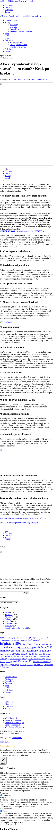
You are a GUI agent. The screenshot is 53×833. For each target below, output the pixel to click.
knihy (31, 644)
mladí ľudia (26, 648)
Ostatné (8, 621)
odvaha (8, 654)
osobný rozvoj (23, 653)
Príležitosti (9, 49)
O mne (7, 36)
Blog (7, 34)
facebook (34, 640)
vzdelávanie (22, 661)
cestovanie (20, 638)
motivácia (42, 647)
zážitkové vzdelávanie (42, 662)
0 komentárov (42, 79)
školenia (23, 665)
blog (12, 638)
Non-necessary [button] (6, 809)
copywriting (16, 640)
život (6, 667)
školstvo (40, 664)
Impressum (4, 742)
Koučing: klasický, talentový (21, 31)
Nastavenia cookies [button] (7, 746)
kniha (25, 644)
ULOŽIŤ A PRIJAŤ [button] (8, 824)
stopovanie (44, 656)
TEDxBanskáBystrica (36, 659)
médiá (21, 650)
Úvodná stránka (11, 20)
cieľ (34, 638)
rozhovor (15, 656)
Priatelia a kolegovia (18, 47)
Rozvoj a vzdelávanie (18, 45)
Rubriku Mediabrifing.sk (14, 723)
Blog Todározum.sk (12, 725)
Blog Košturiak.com (13, 720)
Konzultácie (14, 29)
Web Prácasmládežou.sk (14, 727)
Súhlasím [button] (24, 755)
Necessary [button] (4, 793)
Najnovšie (9, 619)
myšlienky (7, 650)
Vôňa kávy (9, 626)
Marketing (14, 25)
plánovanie (40, 654)
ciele (28, 638)
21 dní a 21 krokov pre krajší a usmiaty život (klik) (19, 522)
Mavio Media (17, 738)
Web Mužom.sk (11, 718)
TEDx (25, 659)
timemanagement (6, 662)
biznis (5, 637)
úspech (6, 664)
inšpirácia (10, 643)
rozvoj (23, 656)
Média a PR (9, 617)
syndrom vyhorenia (15, 659)
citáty (39, 638)
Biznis (7, 612)
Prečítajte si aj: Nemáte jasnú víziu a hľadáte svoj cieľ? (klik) (23, 518)
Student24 (4, 659)
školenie (30, 665)
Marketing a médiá (17, 42)
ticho (48, 659)
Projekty (8, 38)
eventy (24, 640)
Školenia (13, 27)
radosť (6, 656)
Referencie (9, 40)
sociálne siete (33, 656)
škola (15, 665)
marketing (11, 647)
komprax (39, 644)
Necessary (7, 795)
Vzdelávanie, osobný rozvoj (24, 79)
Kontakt (8, 51)
